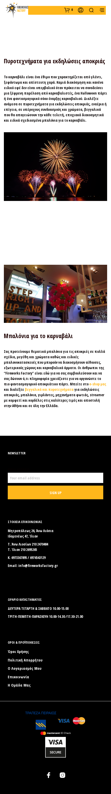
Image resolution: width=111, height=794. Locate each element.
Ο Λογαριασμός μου (25, 668)
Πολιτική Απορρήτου (25, 660)
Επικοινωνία (18, 676)
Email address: (19, 469)
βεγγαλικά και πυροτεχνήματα (49, 389)
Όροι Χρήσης (18, 651)
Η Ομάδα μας (19, 685)
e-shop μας (97, 384)
